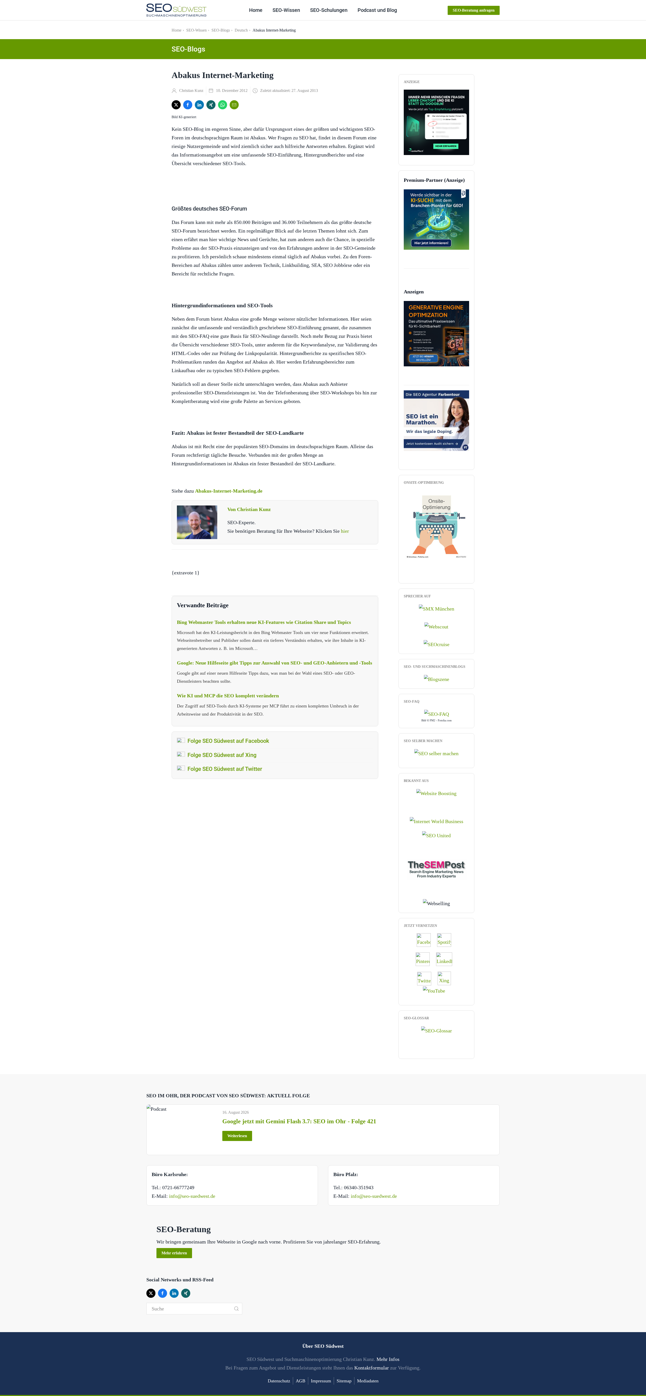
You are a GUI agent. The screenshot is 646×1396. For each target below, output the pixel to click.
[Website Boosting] (436, 793)
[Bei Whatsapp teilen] (222, 104)
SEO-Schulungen (328, 10)
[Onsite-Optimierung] (436, 524)
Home (255, 10)
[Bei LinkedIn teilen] (199, 104)
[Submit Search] (236, 1308)
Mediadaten (368, 1380)
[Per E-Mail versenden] (234, 104)
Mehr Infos (387, 1359)
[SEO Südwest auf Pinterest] (425, 959)
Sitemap (344, 1380)
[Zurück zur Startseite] (176, 10)
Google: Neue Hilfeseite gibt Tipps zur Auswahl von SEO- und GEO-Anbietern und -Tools (274, 663)
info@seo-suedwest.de (192, 1196)
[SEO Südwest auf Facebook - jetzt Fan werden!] (426, 940)
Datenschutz (279, 1380)
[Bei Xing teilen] (211, 104)
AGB (300, 1380)
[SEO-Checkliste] (436, 121)
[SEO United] (436, 835)
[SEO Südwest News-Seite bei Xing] (447, 978)
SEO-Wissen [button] (286, 10)
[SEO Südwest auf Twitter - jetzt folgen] (426, 978)
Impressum (321, 1380)
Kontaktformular (371, 1367)
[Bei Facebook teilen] (187, 104)
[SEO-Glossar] (436, 1030)
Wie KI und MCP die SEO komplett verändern (228, 695)
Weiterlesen (237, 1136)
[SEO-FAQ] (436, 713)
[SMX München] (436, 608)
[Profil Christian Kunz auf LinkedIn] (446, 959)
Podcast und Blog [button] (377, 10)
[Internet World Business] (436, 820)
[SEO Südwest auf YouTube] (436, 990)
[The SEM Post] (436, 868)
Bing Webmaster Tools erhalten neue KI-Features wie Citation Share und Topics (264, 622)
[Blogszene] (436, 678)
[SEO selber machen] (436, 753)
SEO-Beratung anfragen (474, 10)
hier (345, 531)
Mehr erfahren (174, 1253)
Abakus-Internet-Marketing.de (228, 491)
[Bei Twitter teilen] (176, 104)
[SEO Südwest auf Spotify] (446, 940)
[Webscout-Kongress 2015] (436, 626)
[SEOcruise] (436, 644)
